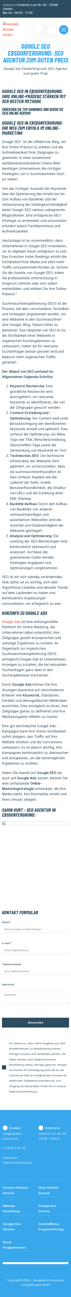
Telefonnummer (11, 964)
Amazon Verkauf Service (15, 1190)
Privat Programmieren (14, 1244)
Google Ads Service (12, 1226)
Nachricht (8, 984)
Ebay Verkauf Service (48, 1190)
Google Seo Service (47, 1208)
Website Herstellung (11, 1208)
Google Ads (11, 622)
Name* (6, 922)
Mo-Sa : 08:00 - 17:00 (18, 12)
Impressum (10, 1158)
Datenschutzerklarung (17, 1162)
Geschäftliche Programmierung (51, 1226)
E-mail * (6, 943)
